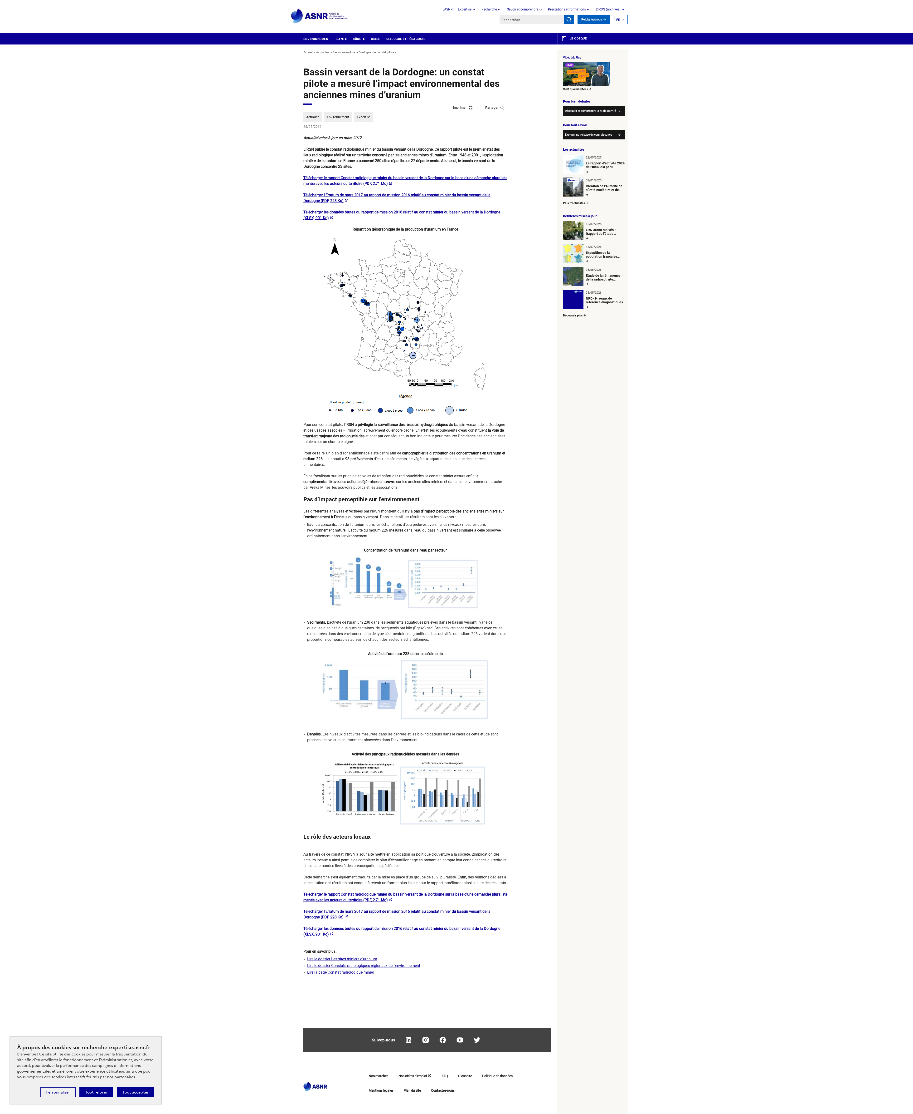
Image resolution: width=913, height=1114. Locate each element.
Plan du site (412, 1090)
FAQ (445, 1076)
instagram (425, 1040)
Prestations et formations (567, 9)
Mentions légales (381, 1090)
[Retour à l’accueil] (315, 1085)
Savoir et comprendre (522, 9)
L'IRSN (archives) (608, 9)
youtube (460, 1040)
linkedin (408, 1040)
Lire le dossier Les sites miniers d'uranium (342, 959)
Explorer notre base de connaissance (588, 134)
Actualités (322, 52)
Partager (492, 107)
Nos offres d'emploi (412, 1076)
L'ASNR (447, 9)
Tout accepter (135, 1092)
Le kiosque (578, 38)
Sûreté (359, 38)
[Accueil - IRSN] (319, 16)
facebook (442, 1040)
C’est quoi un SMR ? (575, 89)
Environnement (316, 38)
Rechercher (569, 19)
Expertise (464, 9)
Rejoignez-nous (592, 19)
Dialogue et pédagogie (405, 38)
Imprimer (460, 107)
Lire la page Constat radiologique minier (340, 972)
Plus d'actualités (574, 203)
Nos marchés (378, 1076)
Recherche (489, 9)
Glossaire (465, 1076)
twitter (477, 1040)
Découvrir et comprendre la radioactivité (590, 111)
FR (618, 20)
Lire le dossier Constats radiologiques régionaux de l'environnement (363, 965)
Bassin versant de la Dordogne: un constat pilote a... (365, 52)
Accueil (308, 52)
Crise (375, 38)
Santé (341, 38)
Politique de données (497, 1076)
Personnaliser (58, 1092)
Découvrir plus (573, 315)
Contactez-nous (443, 1090)
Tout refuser (96, 1092)
